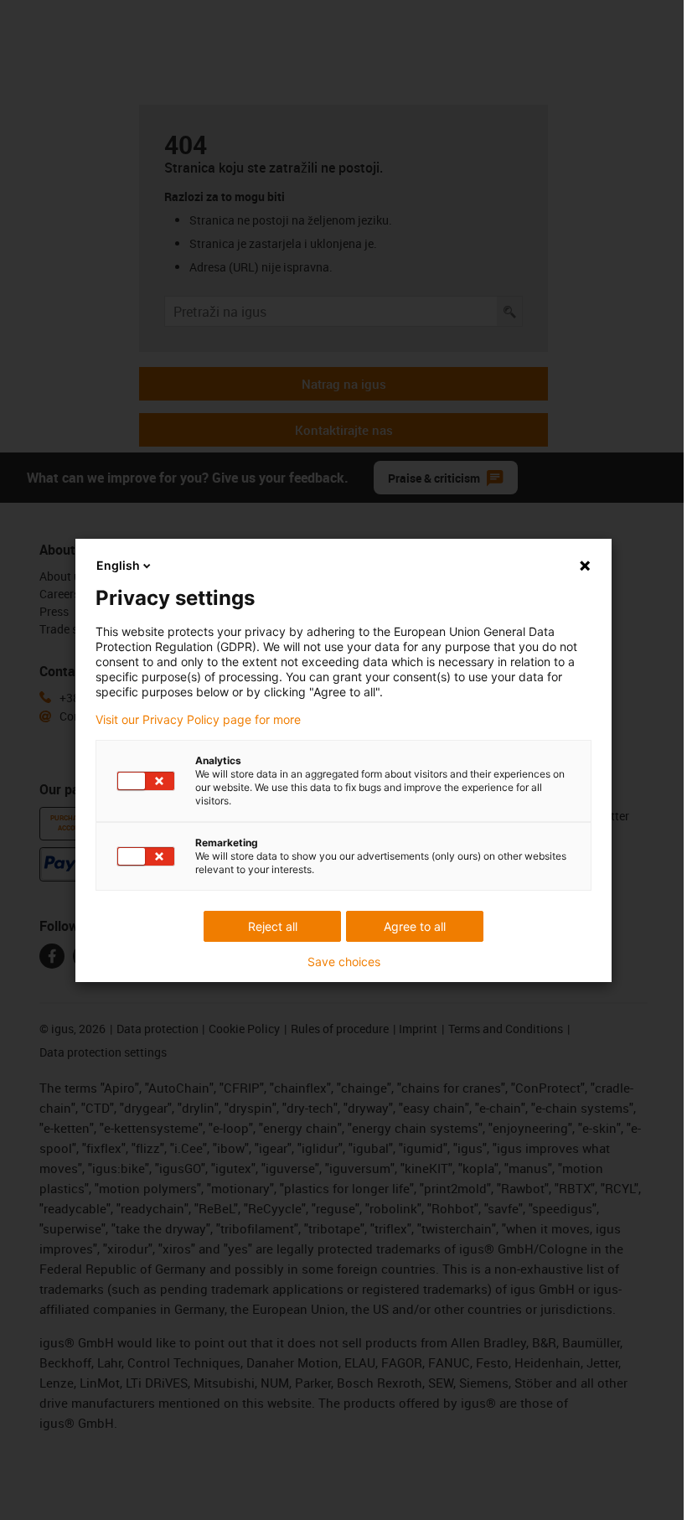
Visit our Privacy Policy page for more (198, 719)
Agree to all (415, 926)
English (118, 565)
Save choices (343, 962)
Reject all (272, 926)
